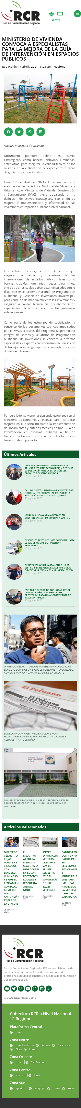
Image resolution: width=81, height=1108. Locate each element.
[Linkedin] (42, 988)
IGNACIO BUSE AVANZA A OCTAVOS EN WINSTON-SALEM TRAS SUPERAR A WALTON (47, 516)
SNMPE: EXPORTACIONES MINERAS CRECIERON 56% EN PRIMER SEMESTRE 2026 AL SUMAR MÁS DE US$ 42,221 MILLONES (36, 803)
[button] (8, 131)
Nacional (60, 66)
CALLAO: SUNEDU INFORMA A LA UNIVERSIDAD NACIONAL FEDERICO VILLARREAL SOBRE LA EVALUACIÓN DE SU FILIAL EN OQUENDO (49, 493)
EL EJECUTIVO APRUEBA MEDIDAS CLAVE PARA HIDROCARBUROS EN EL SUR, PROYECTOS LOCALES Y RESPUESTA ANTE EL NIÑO (35, 736)
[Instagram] (21, 988)
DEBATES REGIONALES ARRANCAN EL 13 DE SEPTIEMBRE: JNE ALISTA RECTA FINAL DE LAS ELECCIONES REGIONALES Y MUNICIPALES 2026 (49, 568)
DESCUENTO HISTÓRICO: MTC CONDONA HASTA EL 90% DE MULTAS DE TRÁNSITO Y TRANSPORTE (50, 543)
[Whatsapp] (35, 988)
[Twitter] (14, 988)
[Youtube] (28, 988)
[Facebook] (7, 988)
